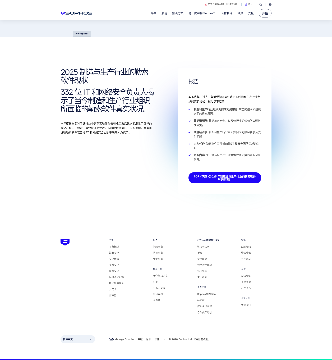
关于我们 (202, 277)
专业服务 (158, 258)
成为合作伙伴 (204, 306)
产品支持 (246, 287)
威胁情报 (246, 246)
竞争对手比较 (204, 264)
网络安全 (114, 270)
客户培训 (246, 258)
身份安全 (114, 264)
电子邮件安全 (116, 283)
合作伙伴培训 (204, 312)
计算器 (113, 295)
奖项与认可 (203, 246)
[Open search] (260, 4)
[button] (248, 4)
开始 (265, 13)
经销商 (201, 300)
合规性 (157, 300)
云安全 (113, 289)
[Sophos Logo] (77, 13)
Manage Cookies (124, 339)
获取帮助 (246, 275)
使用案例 (158, 294)
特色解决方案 (160, 275)
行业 (155, 281)
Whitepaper (81, 33)
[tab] (124, 240)
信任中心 (202, 270)
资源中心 (246, 252)
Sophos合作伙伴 (206, 294)
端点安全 (114, 252)
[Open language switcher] (270, 4)
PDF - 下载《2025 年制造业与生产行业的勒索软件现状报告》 (225, 178)
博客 (199, 252)
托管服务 (158, 246)
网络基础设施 (116, 277)
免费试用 (246, 304)
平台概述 (114, 246)
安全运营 (114, 258)
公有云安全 (159, 287)
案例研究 (202, 258)
